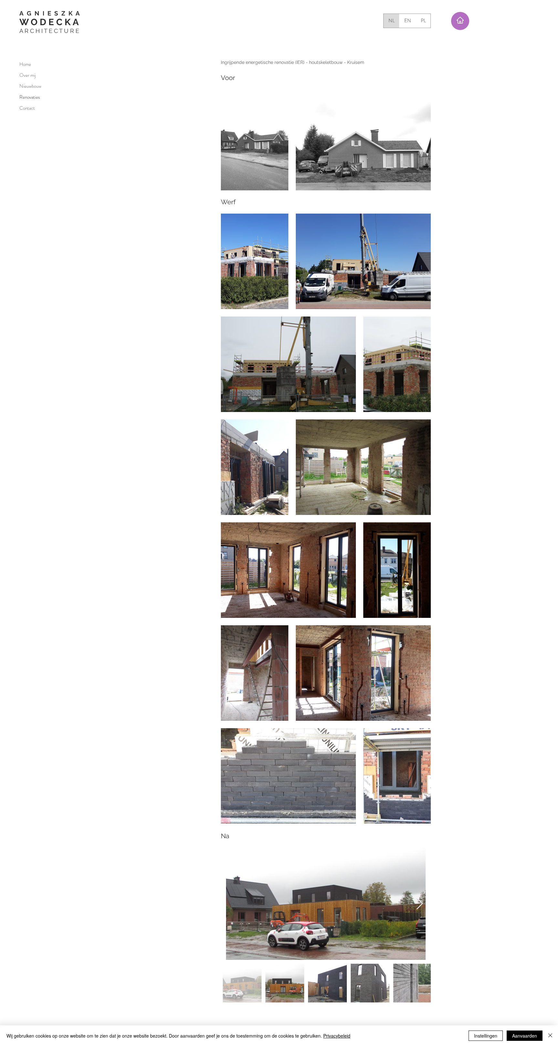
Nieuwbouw (30, 86)
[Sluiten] (550, 1036)
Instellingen (485, 1035)
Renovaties (29, 97)
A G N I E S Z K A (49, 13)
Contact (27, 108)
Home (25, 64)
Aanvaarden (524, 1035)
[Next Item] (419, 904)
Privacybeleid (336, 1035)
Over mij (27, 75)
